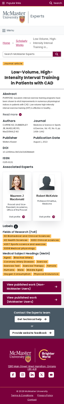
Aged (7, 257)
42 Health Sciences (16, 240)
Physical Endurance (46, 274)
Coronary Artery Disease (19, 261)
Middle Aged (34, 269)
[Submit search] (57, 54)
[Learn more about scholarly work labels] (16, 226)
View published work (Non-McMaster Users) (26, 287)
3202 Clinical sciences (45, 240)
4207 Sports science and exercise (24, 244)
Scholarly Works (21, 43)
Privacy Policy (45, 395)
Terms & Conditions (22, 395)
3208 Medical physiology (19, 248)
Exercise (42, 261)
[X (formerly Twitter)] (41, 374)
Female (51, 265)
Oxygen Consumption (17, 274)
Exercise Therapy (33, 265)
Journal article (13, 63)
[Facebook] (13, 374)
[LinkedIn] (32, 374)
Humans (9, 269)
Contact (32, 399)
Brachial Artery (23, 257)
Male (21, 269)
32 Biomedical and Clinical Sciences (27, 236)
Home (6, 43)
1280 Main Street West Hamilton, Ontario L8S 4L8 (32, 367)
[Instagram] (22, 374)
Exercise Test (12, 265)
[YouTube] (51, 374)
